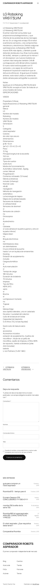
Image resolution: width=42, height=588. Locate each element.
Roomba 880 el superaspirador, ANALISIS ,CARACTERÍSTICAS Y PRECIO (16, 515)
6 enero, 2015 (35, 491)
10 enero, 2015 (36, 484)
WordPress (36, 584)
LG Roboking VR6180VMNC (26, 368)
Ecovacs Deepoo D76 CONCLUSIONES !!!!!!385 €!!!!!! (15, 498)
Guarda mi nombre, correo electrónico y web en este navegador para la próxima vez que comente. (21, 451)
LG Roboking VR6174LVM (8, 368)
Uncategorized (24, 23)
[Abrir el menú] (38, 3)
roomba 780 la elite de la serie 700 (13, 506)
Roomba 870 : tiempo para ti (14, 491)
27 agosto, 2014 (36, 515)
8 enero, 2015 (36, 524)
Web (4, 442)
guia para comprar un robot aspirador (11, 484)
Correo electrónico (8, 433)
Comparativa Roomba (12, 531)
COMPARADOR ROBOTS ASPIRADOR (18, 3)
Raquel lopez (14, 23)
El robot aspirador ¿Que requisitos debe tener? (17, 524)
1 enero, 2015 (36, 498)
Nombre (5, 424)
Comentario (7, 401)
